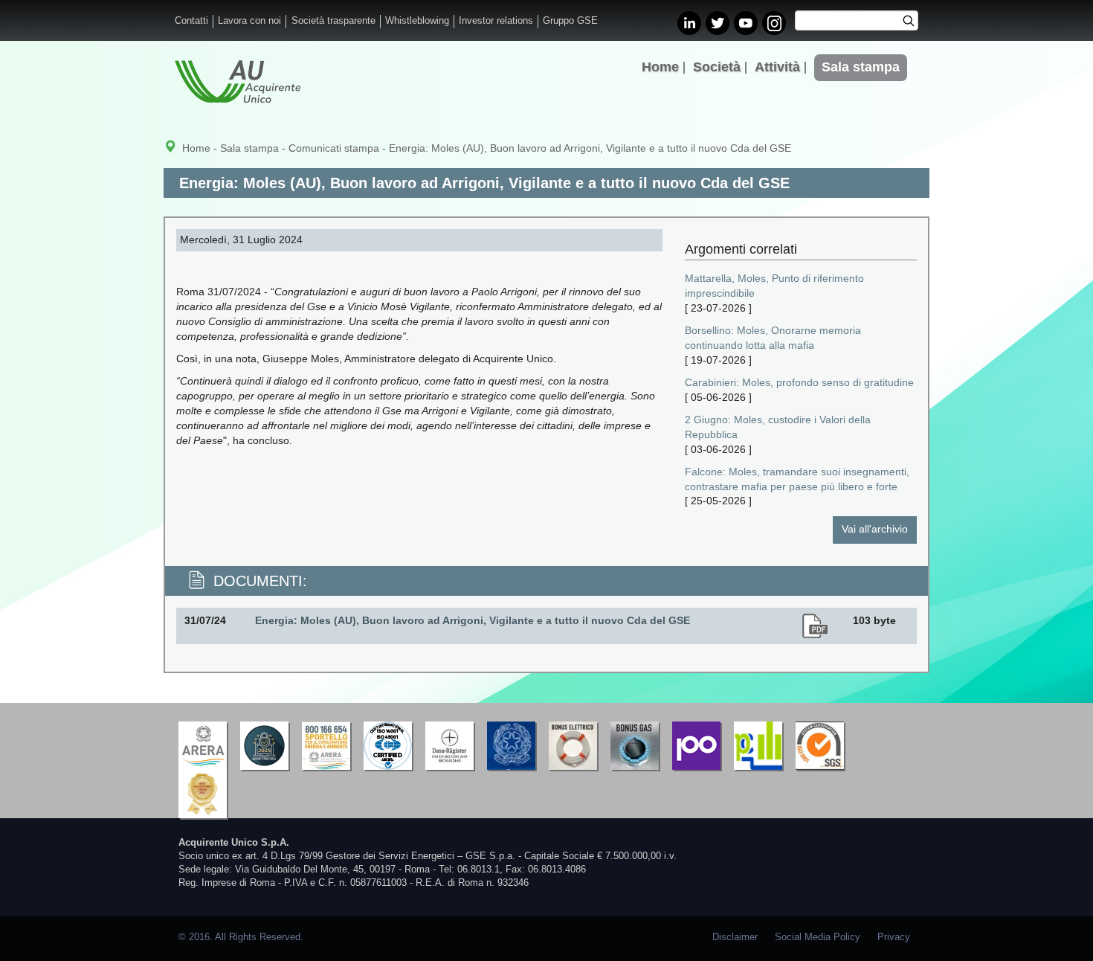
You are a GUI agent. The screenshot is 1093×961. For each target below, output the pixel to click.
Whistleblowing (417, 21)
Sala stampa (861, 67)
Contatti (191, 21)
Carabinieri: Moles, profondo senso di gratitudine (799, 382)
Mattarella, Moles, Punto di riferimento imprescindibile (774, 285)
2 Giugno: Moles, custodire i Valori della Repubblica (778, 427)
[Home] (237, 81)
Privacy (893, 937)
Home (660, 67)
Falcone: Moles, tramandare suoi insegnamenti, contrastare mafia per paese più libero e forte (797, 479)
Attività (777, 67)
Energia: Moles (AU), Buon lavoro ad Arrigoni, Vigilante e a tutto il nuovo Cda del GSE (472, 620)
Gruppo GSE (570, 21)
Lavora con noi (249, 21)
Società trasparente (333, 21)
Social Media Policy (817, 937)
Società (717, 67)
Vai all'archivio (875, 529)
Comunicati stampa (333, 148)
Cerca (913, 22)
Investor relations (496, 21)
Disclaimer (735, 937)
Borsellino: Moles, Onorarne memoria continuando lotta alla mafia (773, 337)
